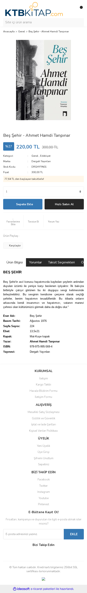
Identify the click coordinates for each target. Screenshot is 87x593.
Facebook (44, 479)
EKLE (74, 534)
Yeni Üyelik (43, 446)
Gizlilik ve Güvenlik (43, 418)
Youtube (44, 498)
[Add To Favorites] (13, 221)
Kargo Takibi (43, 385)
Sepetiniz (43, 464)
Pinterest (43, 504)
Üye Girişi (43, 452)
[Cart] (79, 9)
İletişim (43, 378)
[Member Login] (71, 9)
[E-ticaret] (43, 589)
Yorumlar (35, 262)
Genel (34, 156)
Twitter (43, 486)
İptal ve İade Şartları (43, 424)
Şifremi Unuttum (43, 458)
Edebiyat (45, 156)
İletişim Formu (43, 397)
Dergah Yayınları (41, 161)
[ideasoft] (21, 589)
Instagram (43, 492)
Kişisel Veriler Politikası (43, 431)
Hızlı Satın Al (64, 204)
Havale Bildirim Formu (43, 391)
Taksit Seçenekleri (61, 262)
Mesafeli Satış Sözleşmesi (44, 412)
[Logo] (34, 9)
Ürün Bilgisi (14, 262)
